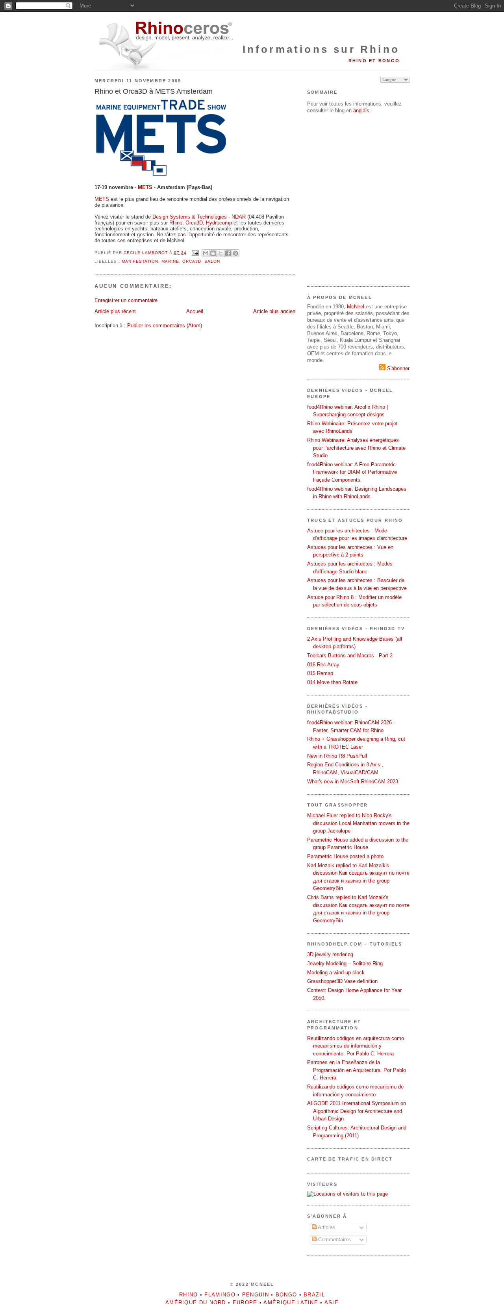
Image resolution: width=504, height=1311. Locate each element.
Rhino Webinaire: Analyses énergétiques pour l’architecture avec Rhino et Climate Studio (356, 447)
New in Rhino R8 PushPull (337, 756)
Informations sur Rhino (321, 49)
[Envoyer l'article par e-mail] (195, 252)
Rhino (175, 223)
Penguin (255, 1295)
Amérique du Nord (195, 1302)
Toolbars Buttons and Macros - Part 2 (350, 655)
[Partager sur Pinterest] (235, 253)
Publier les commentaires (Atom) (164, 325)
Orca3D (194, 223)
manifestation (140, 261)
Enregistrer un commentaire (126, 300)
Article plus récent (115, 311)
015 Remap (320, 673)
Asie (331, 1302)
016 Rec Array (323, 665)
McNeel (355, 307)
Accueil (194, 311)
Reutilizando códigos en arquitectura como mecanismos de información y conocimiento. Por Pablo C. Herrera (355, 1046)
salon (212, 261)
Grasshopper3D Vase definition (342, 981)
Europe (245, 1302)
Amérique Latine (290, 1302)
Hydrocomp (219, 223)
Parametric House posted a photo (345, 856)
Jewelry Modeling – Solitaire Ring (345, 963)
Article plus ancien (274, 311)
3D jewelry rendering (330, 954)
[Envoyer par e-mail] (205, 253)
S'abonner (397, 368)
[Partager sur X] (220, 253)
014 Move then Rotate (332, 682)
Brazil (314, 1295)
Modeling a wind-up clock (336, 972)
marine (170, 261)
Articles (326, 1227)
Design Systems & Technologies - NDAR (199, 217)
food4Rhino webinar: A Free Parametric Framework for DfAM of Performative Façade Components (352, 472)
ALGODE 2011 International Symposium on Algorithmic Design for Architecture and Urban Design (356, 1111)
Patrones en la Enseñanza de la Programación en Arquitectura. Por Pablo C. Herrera (356, 1070)
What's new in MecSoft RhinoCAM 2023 (352, 781)
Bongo (286, 1295)
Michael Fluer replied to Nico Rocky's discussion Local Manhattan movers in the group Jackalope (358, 823)
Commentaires (334, 1239)
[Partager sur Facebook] (228, 253)
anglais (361, 110)
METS (101, 199)
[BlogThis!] (213, 253)
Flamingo (219, 1295)
